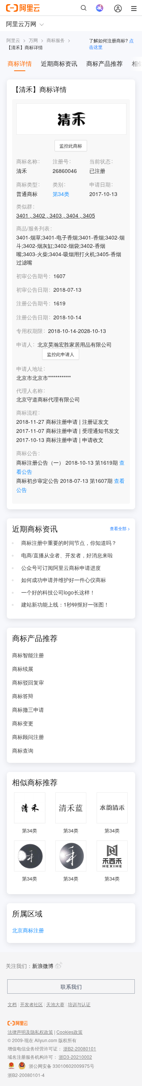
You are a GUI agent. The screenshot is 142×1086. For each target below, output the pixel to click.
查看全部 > (120, 528)
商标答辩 (22, 696)
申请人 (24, 344)
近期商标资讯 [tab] (59, 63)
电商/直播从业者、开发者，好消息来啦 (67, 555)
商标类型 (26, 184)
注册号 (61, 161)
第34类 (61, 194)
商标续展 (22, 668)
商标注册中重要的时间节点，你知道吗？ (69, 542)
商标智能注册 (28, 655)
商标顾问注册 (28, 737)
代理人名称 (29, 390)
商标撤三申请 (28, 709)
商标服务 (56, 40)
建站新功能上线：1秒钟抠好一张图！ (65, 604)
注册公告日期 (32, 317)
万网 (33, 40)
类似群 (24, 206)
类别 (58, 184)
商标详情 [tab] (20, 63)
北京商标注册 (28, 931)
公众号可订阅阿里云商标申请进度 (61, 567)
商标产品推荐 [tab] (104, 63)
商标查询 (22, 750)
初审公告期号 (32, 276)
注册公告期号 (32, 303)
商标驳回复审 (28, 682)
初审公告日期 (32, 289)
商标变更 (22, 723)
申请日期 (100, 184)
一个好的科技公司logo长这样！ (58, 592)
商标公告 (26, 453)
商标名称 (26, 161)
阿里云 (13, 40)
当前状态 (100, 161)
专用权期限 (29, 331)
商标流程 (26, 412)
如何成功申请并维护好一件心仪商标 (63, 579)
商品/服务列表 (33, 228)
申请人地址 (29, 368)
